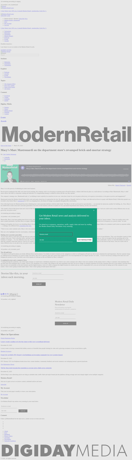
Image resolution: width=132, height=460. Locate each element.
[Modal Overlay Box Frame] (66, 230)
